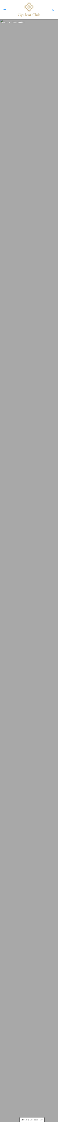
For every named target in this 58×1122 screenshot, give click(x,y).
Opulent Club (13, 581)
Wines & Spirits (29, 581)
